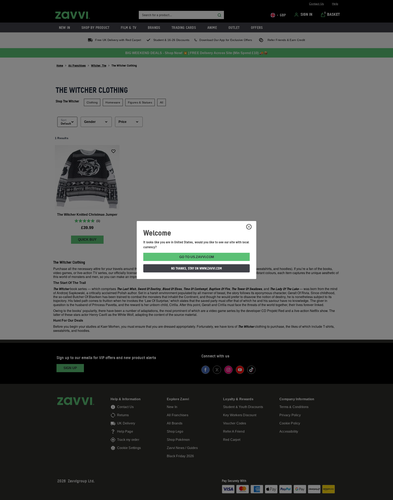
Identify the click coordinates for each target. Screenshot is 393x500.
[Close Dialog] (248, 226)
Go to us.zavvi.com (196, 257)
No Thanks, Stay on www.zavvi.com (196, 268)
